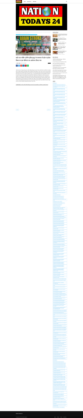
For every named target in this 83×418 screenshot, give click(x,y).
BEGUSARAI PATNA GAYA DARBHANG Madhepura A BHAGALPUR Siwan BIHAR (60, 152)
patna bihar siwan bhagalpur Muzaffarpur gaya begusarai (59, 319)
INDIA (61, 201)
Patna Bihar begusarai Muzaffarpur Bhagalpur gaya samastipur (58, 237)
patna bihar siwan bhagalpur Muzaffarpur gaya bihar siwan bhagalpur (59, 325)
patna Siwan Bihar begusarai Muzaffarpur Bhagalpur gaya (59, 405)
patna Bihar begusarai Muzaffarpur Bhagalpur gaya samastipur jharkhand (59, 244)
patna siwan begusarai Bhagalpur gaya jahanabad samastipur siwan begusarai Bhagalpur (59, 379)
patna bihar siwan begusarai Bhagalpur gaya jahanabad (59, 289)
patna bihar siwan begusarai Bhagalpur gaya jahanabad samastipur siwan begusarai (59, 305)
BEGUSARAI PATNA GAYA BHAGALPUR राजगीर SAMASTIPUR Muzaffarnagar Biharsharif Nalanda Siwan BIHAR (59, 101)
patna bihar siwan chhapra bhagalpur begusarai (59, 349)
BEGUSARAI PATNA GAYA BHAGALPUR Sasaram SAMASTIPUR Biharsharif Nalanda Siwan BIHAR (59, 131)
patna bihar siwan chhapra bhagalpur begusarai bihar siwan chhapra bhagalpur (59, 358)
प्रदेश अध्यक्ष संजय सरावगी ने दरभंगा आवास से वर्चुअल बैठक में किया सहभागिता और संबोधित (62, 52)
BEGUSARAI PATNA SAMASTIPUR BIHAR (58, 170)
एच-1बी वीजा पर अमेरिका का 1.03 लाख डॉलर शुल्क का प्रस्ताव (62, 43)
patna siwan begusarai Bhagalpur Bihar (59, 363)
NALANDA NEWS (55, 204)
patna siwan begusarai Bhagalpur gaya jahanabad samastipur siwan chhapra (59, 385)
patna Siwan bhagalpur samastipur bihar (59, 401)
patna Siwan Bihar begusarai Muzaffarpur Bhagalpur (59, 403)
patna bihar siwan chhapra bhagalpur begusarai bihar (59, 352)
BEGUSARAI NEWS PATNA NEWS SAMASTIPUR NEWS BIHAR (59, 193)
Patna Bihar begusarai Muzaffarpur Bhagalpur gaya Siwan (58, 246)
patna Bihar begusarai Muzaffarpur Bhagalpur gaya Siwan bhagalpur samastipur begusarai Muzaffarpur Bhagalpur (58, 266)
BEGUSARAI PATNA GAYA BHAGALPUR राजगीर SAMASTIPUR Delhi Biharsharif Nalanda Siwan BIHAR (59, 98)
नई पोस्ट (17, 109)
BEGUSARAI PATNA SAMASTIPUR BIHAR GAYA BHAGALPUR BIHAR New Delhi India (59, 174)
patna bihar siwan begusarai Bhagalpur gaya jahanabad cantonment (59, 292)
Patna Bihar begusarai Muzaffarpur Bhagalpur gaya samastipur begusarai (59, 239)
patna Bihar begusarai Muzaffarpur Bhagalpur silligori (58, 277)
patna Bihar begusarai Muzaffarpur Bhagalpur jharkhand (58, 275)
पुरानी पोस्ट (49, 109)
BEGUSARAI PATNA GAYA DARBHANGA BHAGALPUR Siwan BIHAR (58, 154)
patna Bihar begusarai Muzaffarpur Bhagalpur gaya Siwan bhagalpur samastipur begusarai (58, 260)
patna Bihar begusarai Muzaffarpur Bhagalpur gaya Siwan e (58, 272)
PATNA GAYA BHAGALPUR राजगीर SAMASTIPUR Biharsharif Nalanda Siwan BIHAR (59, 208)
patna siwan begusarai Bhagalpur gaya (59, 364)
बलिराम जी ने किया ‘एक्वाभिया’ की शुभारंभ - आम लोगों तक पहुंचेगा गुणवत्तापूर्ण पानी (62, 47)
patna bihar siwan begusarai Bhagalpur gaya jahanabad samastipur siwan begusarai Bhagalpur (59, 308)
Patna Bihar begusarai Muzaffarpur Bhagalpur (58, 210)
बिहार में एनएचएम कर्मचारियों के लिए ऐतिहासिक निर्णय (59, 63)
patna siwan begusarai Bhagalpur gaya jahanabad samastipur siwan (59, 374)
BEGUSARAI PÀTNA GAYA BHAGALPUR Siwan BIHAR (59, 191)
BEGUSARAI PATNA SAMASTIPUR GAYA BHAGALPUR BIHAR (58, 186)
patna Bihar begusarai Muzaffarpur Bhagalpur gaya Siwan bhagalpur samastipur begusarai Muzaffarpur (58, 263)
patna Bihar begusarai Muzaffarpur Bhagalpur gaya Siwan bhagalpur (58, 249)
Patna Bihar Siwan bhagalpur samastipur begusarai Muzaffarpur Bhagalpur (59, 343)
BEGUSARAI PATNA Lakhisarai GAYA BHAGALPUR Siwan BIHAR (59, 169)
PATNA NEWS (55, 360)
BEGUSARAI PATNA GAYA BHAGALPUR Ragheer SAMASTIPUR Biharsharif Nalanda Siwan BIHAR (59, 115)
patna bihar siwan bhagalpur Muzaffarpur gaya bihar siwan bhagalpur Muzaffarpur (59, 327)
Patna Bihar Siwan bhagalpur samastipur (59, 334)
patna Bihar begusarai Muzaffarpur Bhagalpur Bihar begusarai (58, 214)
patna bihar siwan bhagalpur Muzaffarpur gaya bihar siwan (59, 323)
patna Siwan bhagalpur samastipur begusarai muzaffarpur (58, 396)
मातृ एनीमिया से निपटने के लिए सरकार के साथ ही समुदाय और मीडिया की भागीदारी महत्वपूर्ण (62, 35)
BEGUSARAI (54, 83)
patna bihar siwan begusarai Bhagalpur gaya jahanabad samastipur (59, 298)
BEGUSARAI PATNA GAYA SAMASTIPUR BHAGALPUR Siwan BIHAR (58, 163)
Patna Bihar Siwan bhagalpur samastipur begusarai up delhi (59, 347)
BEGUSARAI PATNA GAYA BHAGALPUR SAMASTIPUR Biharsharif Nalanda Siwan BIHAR (59, 118)
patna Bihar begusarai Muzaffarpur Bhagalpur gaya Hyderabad (58, 235)
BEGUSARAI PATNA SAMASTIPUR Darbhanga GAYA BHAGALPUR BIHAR (59, 184)
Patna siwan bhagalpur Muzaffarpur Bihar (59, 386)
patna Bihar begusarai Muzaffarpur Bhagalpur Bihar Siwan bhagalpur (58, 221)
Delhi (58, 201)
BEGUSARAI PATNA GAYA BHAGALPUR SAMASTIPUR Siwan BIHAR (58, 128)
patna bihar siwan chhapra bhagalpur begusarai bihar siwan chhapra (59, 356)
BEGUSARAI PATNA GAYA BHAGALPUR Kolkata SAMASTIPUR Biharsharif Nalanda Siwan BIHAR (59, 112)
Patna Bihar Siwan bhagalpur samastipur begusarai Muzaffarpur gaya (59, 345)
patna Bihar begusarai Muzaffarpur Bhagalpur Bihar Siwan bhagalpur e (58, 223)
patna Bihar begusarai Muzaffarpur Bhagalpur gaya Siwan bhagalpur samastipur (58, 257)
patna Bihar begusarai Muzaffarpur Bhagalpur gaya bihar (58, 230)
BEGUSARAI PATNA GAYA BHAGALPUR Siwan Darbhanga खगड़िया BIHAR (59, 138)
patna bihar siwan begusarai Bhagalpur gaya (59, 287)
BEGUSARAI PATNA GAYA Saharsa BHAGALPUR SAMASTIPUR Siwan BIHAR (59, 160)
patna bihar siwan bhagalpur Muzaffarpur (59, 310)
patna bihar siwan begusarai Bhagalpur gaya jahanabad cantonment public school (60, 294)
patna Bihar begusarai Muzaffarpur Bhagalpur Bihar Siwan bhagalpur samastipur (58, 226)
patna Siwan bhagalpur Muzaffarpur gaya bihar (59, 390)
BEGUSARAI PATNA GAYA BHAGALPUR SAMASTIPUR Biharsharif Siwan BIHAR (58, 126)
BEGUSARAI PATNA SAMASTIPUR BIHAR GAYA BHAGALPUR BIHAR (59, 172)
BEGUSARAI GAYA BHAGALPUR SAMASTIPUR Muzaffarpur (59, 86)
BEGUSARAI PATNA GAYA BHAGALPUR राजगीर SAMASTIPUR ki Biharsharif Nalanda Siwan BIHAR (59, 104)
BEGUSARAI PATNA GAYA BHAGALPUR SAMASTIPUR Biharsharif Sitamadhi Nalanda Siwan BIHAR (59, 124)
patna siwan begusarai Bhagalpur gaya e (59, 366)
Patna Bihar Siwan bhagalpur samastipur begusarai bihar (59, 338)
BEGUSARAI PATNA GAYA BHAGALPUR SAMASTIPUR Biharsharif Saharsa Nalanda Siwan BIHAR (59, 121)
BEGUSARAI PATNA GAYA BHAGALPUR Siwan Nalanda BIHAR (59, 142)
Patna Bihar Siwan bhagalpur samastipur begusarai (59, 336)
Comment (49, 63)
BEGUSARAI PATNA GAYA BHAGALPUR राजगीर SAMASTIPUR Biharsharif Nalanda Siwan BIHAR (26, 34)
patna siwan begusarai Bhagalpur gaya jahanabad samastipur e (59, 372)
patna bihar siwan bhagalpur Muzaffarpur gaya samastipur (59, 332)
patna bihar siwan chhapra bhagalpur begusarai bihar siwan (59, 354)
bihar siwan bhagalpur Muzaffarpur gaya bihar (59, 199)
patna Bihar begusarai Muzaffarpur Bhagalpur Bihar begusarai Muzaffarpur (59, 216)
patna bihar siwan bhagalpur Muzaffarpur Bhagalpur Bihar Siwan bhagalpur (59, 312)
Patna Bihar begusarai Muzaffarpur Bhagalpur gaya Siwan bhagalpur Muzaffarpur (58, 251)
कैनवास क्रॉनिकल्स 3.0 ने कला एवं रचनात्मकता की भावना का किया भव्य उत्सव (62, 39)
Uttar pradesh (62, 407)
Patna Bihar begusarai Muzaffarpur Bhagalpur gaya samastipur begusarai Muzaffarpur (59, 242)
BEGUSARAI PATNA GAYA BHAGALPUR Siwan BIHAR (59, 136)
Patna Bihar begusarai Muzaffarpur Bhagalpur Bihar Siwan (58, 219)
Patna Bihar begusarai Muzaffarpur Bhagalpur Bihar (58, 212)
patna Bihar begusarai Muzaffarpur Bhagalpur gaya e (58, 233)
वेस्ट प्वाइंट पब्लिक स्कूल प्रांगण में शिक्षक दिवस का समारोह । (60, 61)
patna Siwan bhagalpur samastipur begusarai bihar (58, 392)
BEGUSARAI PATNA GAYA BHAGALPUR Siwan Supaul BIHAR (59, 144)
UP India (57, 407)
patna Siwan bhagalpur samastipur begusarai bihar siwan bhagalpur (58, 394)
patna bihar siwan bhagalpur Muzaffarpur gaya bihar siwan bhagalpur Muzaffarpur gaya (59, 330)
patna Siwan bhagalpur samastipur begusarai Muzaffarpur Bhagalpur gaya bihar (59, 399)
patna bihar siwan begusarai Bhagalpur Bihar (59, 285)
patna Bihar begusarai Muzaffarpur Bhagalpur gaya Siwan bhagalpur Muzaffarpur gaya (58, 254)
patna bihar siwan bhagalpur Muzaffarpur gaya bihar (59, 321)
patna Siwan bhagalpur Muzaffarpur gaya (59, 388)
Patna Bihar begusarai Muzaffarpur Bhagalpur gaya (58, 228)
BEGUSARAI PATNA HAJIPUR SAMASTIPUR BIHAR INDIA (59, 166)
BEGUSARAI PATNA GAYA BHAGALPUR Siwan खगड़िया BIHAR (59, 133)
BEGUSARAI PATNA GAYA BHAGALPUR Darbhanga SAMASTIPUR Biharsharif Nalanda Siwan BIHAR (58, 107)
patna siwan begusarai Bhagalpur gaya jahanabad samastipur (59, 370)
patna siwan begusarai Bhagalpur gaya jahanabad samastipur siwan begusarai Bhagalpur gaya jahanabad (59, 382)
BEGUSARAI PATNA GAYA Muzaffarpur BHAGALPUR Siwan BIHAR (58, 158)
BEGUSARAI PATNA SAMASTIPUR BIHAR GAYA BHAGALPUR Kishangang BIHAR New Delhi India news (59, 182)
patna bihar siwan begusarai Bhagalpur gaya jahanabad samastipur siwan (59, 303)
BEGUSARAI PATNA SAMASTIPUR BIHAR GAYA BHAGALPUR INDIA (59, 179)
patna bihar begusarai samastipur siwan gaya (59, 281)
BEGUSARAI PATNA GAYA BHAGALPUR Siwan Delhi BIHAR (59, 140)
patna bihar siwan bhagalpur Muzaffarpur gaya (59, 316)
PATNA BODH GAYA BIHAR (56, 206)
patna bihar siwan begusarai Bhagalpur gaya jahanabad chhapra (59, 296)
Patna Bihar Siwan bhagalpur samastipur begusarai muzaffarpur (59, 341)
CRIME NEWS (55, 201)
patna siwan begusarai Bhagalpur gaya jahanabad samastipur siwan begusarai (59, 377)
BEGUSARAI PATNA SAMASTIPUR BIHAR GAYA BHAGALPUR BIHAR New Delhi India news (59, 177)
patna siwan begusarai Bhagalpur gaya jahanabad (59, 368)
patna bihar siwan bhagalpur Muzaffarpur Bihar (59, 314)
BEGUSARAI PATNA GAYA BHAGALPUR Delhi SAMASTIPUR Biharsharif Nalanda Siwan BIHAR (59, 109)
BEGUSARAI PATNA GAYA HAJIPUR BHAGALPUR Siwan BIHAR (59, 156)
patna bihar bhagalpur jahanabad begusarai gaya (58, 283)
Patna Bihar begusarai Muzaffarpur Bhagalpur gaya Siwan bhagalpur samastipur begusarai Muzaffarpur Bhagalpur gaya (58, 270)
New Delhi (60, 204)
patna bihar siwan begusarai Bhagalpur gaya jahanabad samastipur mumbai (59, 300)
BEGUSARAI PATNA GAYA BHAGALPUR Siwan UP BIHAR (59, 147)
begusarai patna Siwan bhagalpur (58, 196)
